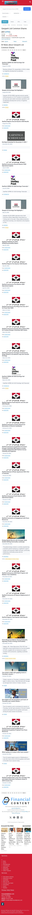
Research (24, 41)
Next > (24, 50)
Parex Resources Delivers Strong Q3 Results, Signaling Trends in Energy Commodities (15, 640)
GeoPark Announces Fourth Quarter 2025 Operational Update (14, 496)
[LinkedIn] (17, 817)
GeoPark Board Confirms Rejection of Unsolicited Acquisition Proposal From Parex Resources (14, 730)
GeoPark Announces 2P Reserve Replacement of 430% (16, 595)
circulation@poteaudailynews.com (13, 900)
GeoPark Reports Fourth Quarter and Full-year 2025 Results (15, 403)
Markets (5, 21)
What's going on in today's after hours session (15, 752)
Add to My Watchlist (5, 39)
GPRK (7, 32)
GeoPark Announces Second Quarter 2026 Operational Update (14, 164)
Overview (5, 24)
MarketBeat (5, 225)
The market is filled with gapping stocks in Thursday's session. (14, 673)
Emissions (10, 658)
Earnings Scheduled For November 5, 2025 (15, 142)
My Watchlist (16, 13)
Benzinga (5, 150)
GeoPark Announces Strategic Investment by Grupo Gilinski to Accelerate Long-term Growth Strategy (15, 354)
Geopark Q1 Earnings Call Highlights (13, 210)
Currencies (13, 24)
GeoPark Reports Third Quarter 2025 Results (14, 617)
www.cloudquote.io (16, 808)
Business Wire (6, 172)
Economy (6, 658)
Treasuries (25, 24)
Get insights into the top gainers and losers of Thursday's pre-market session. (15, 700)
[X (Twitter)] (10, 817)
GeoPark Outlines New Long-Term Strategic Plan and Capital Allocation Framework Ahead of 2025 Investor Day (16, 779)
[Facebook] (14, 817)
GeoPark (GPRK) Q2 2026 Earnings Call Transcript (13, 63)
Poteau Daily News (10, 910)
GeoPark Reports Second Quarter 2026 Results (15, 121)
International (19, 24)
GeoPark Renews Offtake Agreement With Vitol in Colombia (15, 472)
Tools (25, 21)
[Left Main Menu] (2, 1)
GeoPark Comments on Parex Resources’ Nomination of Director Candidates (13, 425)
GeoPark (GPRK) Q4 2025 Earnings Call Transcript (13, 377)
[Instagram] (21, 817)
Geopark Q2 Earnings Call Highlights (13, 90)
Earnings (6, 76)
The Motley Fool (6, 73)
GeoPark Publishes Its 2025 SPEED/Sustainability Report (10, 242)
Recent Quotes (5, 13)
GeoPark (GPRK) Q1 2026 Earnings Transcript (15, 186)
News (9, 24)
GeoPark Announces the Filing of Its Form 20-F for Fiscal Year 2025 (15, 307)
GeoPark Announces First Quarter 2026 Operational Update (13, 285)
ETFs (19, 21)
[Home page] (10, 3)
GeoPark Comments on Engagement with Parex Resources (15, 518)
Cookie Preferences (19, 911)
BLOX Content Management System (11, 912)
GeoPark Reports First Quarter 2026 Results (14, 264)
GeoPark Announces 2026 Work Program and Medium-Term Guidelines (15, 573)
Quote (6, 41)
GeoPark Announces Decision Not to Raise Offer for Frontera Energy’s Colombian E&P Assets (15, 329)
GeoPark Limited (7, 125)
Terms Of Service (16, 813)
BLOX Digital (21, 912)
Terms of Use (26, 910)
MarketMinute (6, 556)
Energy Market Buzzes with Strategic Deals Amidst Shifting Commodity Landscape (14, 541)
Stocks (12, 21)
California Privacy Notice (11, 911)
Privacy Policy (24, 811)
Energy (14, 658)
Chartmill (5, 685)
